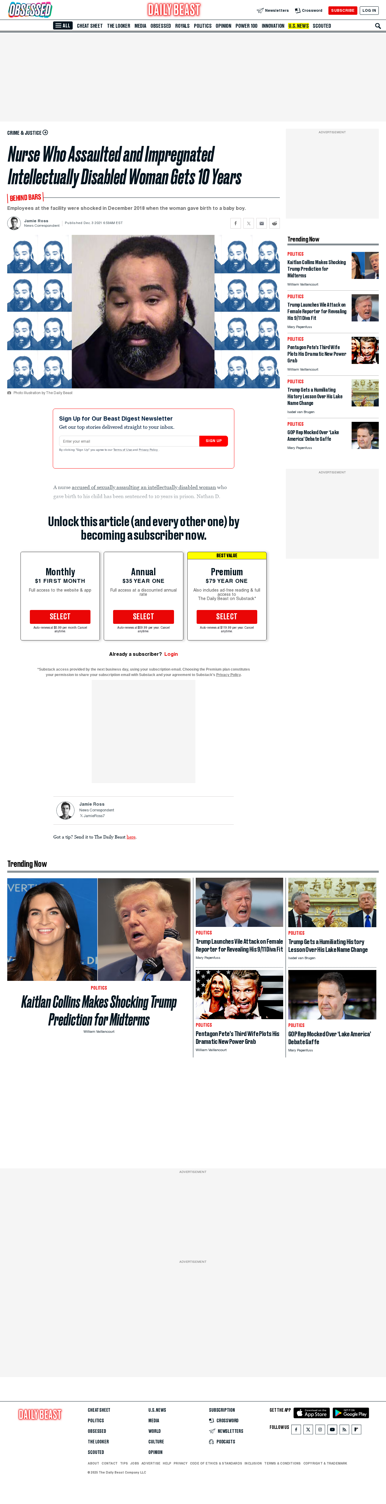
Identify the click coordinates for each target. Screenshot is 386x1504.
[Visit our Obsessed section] (49, 10)
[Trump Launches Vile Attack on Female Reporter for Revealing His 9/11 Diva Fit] (365, 319)
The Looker (118, 26)
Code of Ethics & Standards (216, 1463)
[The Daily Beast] (174, 10)
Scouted (322, 26)
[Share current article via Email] (261, 223)
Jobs (134, 1463)
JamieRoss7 (94, 816)
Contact (110, 1463)
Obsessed (160, 26)
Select (60, 617)
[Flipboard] (356, 1431)
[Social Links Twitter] (308, 1431)
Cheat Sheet (90, 26)
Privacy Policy (149, 450)
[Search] (378, 26)
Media (140, 26)
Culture (156, 1441)
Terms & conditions (282, 1463)
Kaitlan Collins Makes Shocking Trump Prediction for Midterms (99, 1010)
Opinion (223, 26)
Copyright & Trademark (325, 1463)
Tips (124, 1463)
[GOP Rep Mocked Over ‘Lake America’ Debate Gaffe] (365, 447)
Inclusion (253, 1463)
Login (171, 654)
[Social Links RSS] (344, 1431)
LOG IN (369, 10)
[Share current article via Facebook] (235, 223)
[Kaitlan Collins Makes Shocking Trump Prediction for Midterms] (365, 277)
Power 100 (247, 26)
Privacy (181, 1463)
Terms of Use (123, 450)
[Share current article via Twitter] (248, 223)
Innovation (273, 26)
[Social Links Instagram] (320, 1431)
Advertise (150, 1463)
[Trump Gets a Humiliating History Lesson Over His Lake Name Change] (365, 404)
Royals (182, 26)
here (131, 836)
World (154, 1431)
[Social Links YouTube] (332, 1431)
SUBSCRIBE (342, 10)
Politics (202, 26)
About (93, 1463)
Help (167, 1463)
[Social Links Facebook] (296, 1431)
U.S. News (298, 26)
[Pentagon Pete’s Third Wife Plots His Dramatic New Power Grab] (365, 362)
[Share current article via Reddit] (274, 223)
